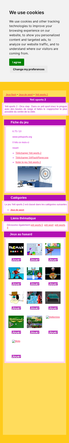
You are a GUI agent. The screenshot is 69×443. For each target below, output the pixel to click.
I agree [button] (16, 62)
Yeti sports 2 (41, 94)
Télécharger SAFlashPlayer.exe (32, 157)
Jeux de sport (26, 94)
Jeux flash (11, 94)
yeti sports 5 (36, 225)
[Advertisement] (34, 397)
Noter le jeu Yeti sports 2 (28, 162)
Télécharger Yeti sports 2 (28, 153)
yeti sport (48, 225)
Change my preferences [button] (28, 69)
